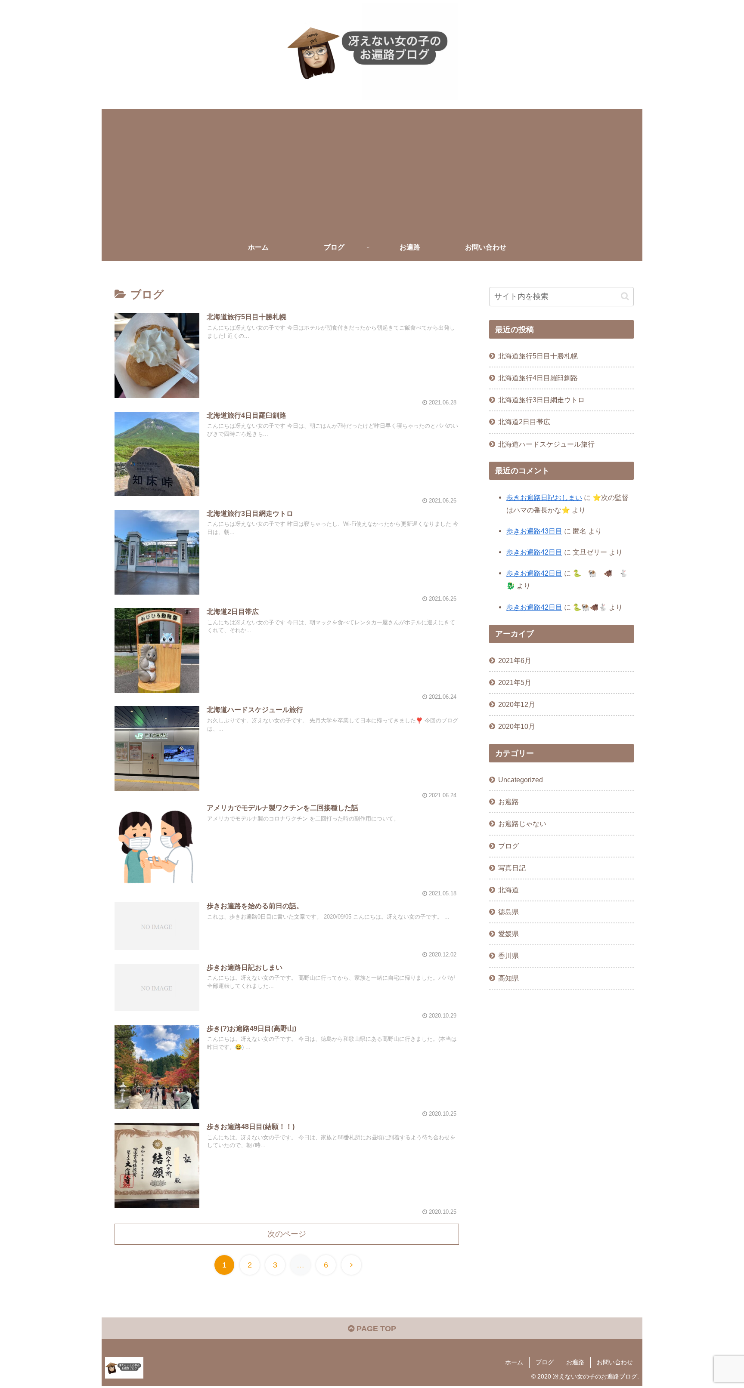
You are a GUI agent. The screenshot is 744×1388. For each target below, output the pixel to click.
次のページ (286, 1234)
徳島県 (508, 912)
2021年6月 (514, 660)
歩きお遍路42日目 (534, 552)
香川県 (508, 955)
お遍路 (508, 801)
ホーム (514, 1362)
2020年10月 (516, 726)
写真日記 (512, 868)
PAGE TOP (375, 1328)
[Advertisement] (372, 169)
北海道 (508, 890)
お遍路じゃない (522, 823)
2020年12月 (516, 704)
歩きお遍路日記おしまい (544, 497)
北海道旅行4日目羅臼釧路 (538, 378)
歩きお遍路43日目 (534, 531)
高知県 (508, 977)
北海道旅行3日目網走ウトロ (541, 400)
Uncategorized (520, 779)
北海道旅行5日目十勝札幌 (538, 356)
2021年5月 (514, 682)
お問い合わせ (615, 1362)
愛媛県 (508, 934)
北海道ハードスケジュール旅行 (546, 444)
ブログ (508, 846)
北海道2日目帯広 (524, 422)
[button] (624, 296)
